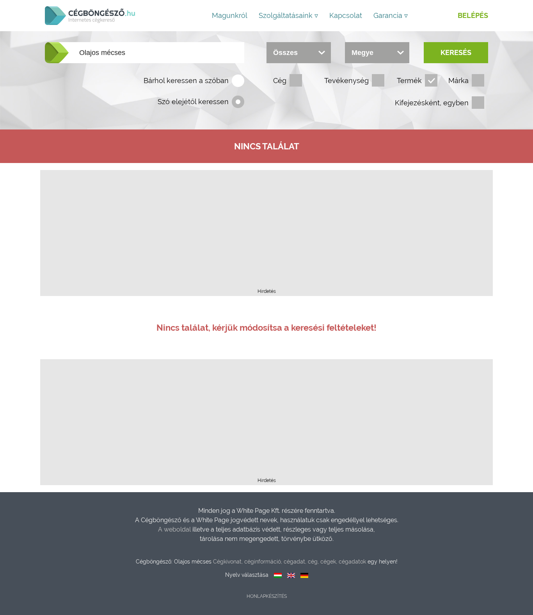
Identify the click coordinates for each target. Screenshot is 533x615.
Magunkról (229, 15)
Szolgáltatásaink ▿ (288, 15)
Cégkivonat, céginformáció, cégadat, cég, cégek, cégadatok (289, 561)
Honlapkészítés (267, 596)
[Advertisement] (266, 231)
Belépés (473, 15)
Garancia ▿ (390, 15)
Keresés (456, 52)
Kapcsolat (345, 15)
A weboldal (175, 529)
